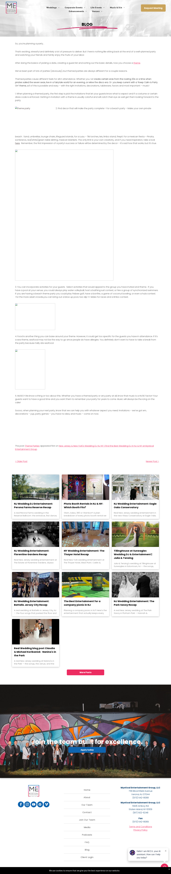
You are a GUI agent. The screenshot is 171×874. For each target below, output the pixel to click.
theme (136, 63)
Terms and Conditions (140, 826)
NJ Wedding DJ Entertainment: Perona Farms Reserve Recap (33, 505)
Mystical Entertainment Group (138, 787)
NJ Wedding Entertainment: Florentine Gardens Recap (31, 552)
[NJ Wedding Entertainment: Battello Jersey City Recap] (35, 584)
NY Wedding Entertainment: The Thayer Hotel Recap (84, 552)
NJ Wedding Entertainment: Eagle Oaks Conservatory (135, 505)
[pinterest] (40, 804)
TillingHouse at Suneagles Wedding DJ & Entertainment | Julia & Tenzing (133, 554)
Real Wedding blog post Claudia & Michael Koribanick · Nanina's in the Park (35, 652)
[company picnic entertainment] (85, 584)
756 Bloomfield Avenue (140, 791)
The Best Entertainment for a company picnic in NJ (82, 603)
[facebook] (21, 804)
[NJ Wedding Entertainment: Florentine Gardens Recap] (35, 534)
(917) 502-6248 (140, 812)
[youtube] (34, 804)
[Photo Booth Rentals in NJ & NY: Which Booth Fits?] (85, 487)
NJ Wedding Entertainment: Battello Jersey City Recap (31, 603)
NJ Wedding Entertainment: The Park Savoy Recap (134, 603)
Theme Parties (32, 445)
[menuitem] (53, 7)
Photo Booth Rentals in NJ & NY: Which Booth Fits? (83, 505)
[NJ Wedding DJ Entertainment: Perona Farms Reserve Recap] (35, 487)
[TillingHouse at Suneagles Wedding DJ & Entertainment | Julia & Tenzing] (135, 534)
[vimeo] (46, 804)
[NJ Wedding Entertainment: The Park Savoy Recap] (135, 584)
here (17, 143)
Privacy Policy (140, 830)
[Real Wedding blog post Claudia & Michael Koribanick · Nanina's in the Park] (35, 631)
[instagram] (27, 804)
